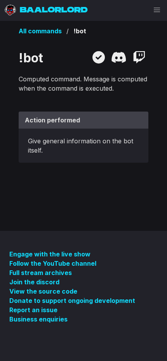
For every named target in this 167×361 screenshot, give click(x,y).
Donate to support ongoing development (72, 300)
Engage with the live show (49, 254)
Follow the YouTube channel (52, 263)
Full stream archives (40, 273)
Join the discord (34, 282)
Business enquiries (38, 319)
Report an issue (33, 310)
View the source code (43, 291)
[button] (157, 10)
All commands (40, 31)
